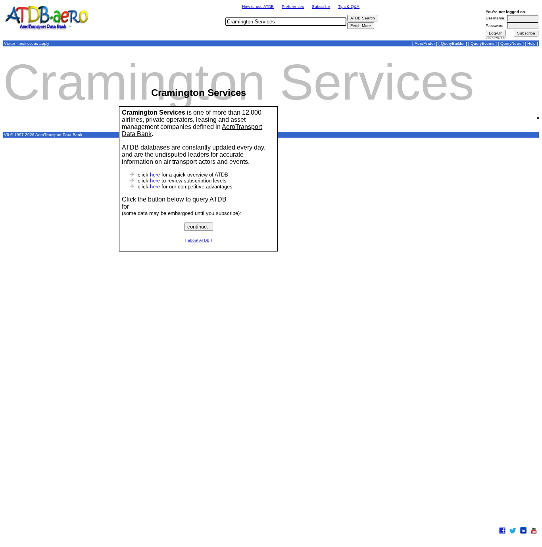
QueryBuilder (453, 43)
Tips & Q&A (348, 6)
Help (531, 43)
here (155, 175)
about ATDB (198, 240)
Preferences (293, 6)
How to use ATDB (258, 6)
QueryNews (510, 43)
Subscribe (321, 6)
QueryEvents (482, 43)
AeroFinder (425, 43)
